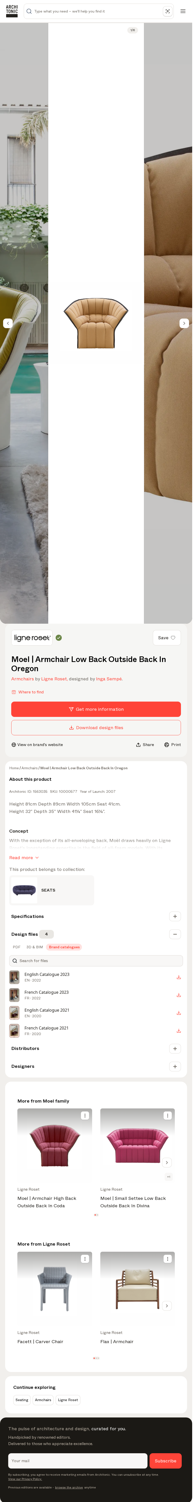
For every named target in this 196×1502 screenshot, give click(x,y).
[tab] (16, 947)
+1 (168, 1177)
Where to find (31, 692)
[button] (95, 1215)
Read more (21, 857)
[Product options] (85, 1115)
